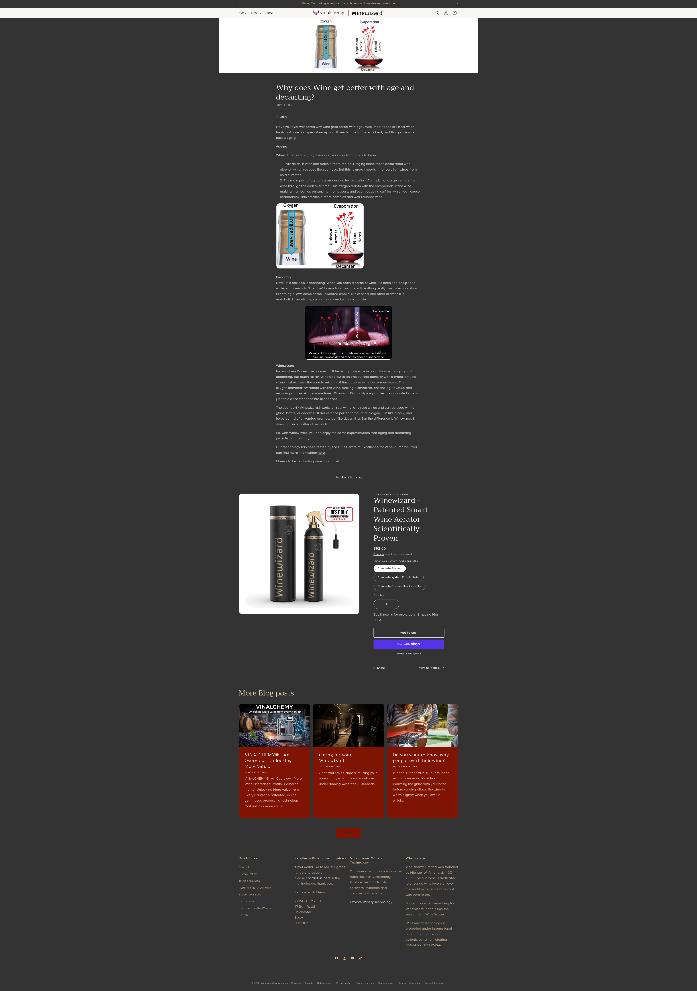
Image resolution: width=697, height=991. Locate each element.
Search (243, 915)
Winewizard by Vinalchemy (275, 983)
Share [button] (283, 116)
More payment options (408, 653)
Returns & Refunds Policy (255, 887)
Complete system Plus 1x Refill (398, 577)
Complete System (390, 568)
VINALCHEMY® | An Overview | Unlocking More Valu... (268, 760)
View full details (429, 667)
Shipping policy (386, 983)
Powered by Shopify (302, 983)
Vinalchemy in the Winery (255, 908)
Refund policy (325, 983)
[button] (256, 13)
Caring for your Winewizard (335, 757)
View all (348, 833)
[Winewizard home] (367, 13)
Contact (244, 867)
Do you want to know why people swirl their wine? (421, 757)
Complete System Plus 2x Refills (399, 586)
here (321, 452)
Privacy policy (344, 983)
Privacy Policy (247, 874)
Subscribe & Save (250, 894)
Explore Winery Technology (371, 902)
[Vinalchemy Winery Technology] (329, 13)
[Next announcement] (457, 4)
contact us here (318, 878)
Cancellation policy (435, 983)
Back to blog (351, 477)
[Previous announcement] (240, 4)
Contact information (409, 983)
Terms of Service (249, 880)
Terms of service (365, 983)
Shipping (379, 554)
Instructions (246, 901)
